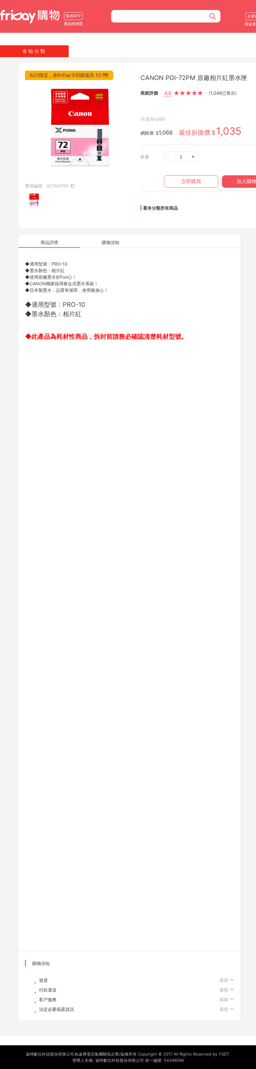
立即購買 (191, 181)
